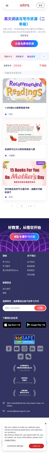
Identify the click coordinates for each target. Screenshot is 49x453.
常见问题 (31, 274)
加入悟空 (6, 288)
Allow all (36, 446)
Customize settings (15, 446)
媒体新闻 (31, 266)
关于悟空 (31, 262)
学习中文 (6, 262)
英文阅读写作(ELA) (10, 270)
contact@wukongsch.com (18, 411)
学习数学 (6, 266)
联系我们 (31, 270)
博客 (4, 293)
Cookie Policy (10, 440)
